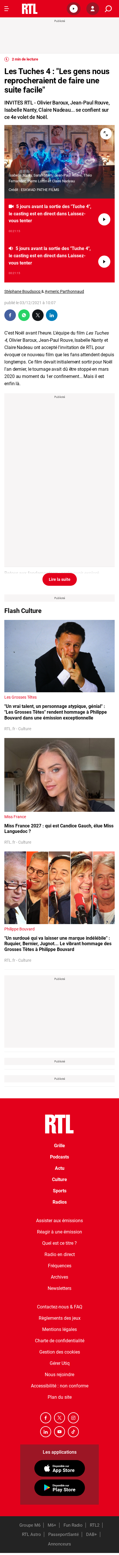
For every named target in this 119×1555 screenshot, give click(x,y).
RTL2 (94, 1525)
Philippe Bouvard (19, 929)
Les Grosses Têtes (20, 697)
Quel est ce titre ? (59, 1243)
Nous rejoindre (59, 1374)
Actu (59, 1168)
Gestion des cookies (59, 1352)
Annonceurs (59, 1544)
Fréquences (59, 1265)
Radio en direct (59, 1254)
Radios (60, 1202)
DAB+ (91, 1534)
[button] (74, 8)
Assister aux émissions (59, 1220)
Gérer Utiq (60, 1363)
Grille (59, 1145)
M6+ (52, 1525)
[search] (108, 8)
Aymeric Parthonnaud (64, 291)
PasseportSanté (63, 1534)
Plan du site (60, 1397)
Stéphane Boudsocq (22, 291)
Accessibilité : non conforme (59, 1386)
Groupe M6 (29, 1525)
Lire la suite (59, 579)
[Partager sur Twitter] (38, 315)
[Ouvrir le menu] (6, 8)
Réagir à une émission (59, 1232)
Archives (59, 1277)
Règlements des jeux (60, 1318)
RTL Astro (31, 1534)
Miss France (15, 817)
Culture (59, 1179)
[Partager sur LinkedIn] (51, 315)
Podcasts (59, 1157)
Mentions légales (59, 1329)
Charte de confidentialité (59, 1340)
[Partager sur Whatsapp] (24, 315)
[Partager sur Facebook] (10, 315)
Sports (59, 1191)
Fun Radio (73, 1525)
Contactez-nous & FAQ (59, 1307)
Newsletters (59, 1288)
